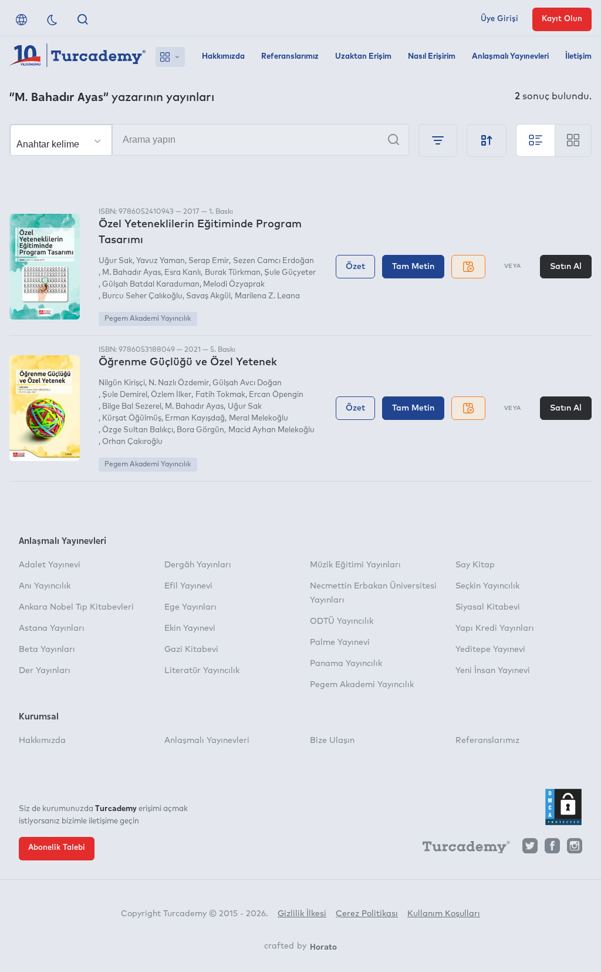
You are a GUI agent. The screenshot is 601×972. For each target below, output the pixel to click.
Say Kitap (475, 565)
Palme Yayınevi (340, 642)
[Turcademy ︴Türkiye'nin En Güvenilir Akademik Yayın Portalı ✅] (77, 57)
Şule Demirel (124, 395)
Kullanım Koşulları (443, 914)
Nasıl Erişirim (431, 56)
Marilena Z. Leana (267, 296)
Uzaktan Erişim (363, 56)
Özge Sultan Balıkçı (137, 430)
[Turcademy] (460, 849)
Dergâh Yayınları (197, 565)
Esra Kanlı (182, 273)
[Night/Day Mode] (52, 19)
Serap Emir (208, 261)
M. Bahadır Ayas (131, 273)
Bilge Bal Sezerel (131, 407)
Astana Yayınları (52, 628)
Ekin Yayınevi (189, 628)
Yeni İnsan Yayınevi (492, 671)
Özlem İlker (171, 395)
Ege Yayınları (190, 607)
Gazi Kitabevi (191, 649)
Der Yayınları (44, 671)
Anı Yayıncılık (44, 586)
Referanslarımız (290, 56)
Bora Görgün (200, 430)
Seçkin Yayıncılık (487, 586)
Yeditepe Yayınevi (490, 649)
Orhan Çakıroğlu (132, 442)
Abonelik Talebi (56, 848)
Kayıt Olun (562, 19)
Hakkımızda (223, 56)
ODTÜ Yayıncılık (341, 621)
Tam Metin (413, 267)
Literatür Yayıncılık (201, 671)
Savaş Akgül (208, 296)
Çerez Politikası (367, 914)
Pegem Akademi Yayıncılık (147, 318)
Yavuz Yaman (160, 261)
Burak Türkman (232, 273)
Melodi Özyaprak (234, 284)
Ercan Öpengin (276, 395)
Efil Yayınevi (188, 586)
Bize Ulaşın (332, 740)
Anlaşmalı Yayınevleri (510, 56)
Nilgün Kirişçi (122, 383)
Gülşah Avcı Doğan (247, 383)
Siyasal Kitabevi (487, 607)
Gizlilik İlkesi (302, 914)
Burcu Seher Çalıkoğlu (142, 296)
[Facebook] (552, 849)
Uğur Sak (116, 261)
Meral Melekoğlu (258, 418)
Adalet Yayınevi (49, 565)
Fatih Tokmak (220, 395)
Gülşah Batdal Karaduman (151, 284)
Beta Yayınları (47, 649)
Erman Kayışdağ (195, 418)
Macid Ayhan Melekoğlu (271, 430)
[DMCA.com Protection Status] (563, 807)
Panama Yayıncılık (346, 664)
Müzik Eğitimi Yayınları (355, 565)
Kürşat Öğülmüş (131, 418)
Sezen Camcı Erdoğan (273, 261)
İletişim (578, 56)
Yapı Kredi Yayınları (494, 628)
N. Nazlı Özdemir (178, 383)
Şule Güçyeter (290, 273)
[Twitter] (530, 849)
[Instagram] (574, 849)
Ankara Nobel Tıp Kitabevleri (76, 607)
